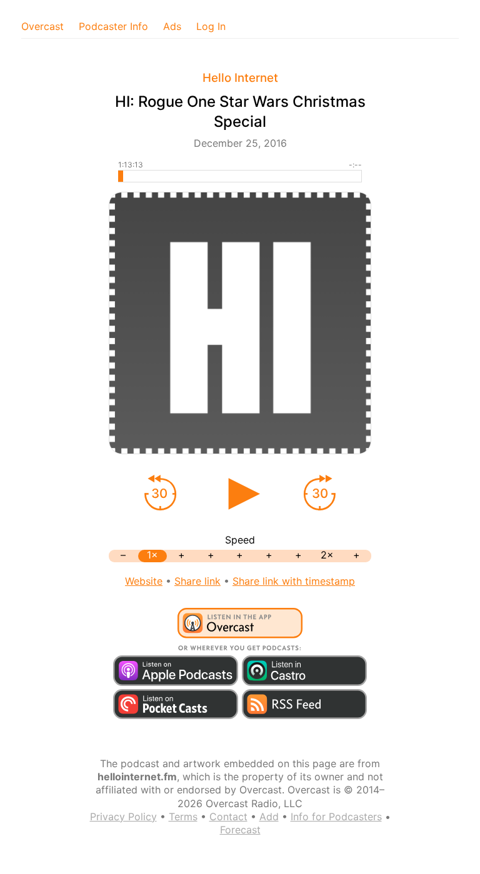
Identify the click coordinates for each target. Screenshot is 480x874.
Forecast (240, 829)
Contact (228, 816)
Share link (197, 581)
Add (269, 816)
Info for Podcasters (336, 816)
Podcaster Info (113, 26)
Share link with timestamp (293, 581)
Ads (172, 26)
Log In (211, 26)
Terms (183, 816)
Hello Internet (240, 78)
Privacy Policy (123, 816)
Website (143, 581)
